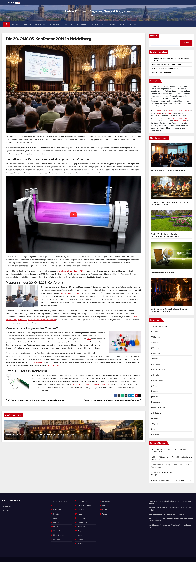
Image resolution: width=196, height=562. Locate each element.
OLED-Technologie (35, 362)
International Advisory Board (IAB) (69, 271)
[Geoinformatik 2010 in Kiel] (171, 256)
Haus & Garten (183, 111)
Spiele (112, 24)
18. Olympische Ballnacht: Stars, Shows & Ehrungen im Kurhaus (36, 400)
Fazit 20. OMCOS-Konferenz (163, 73)
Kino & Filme (158, 380)
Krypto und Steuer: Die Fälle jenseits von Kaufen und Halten (170, 502)
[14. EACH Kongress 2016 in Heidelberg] (171, 156)
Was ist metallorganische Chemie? (165, 68)
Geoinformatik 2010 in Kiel (162, 273)
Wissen (133, 24)
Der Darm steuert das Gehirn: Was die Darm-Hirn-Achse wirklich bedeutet (171, 519)
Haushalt (54, 24)
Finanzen (26, 24)
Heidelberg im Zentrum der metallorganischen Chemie (170, 59)
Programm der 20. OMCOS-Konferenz (167, 64)
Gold (89, 339)
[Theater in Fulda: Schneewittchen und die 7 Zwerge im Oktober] (171, 188)
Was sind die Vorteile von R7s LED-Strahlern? (167, 514)
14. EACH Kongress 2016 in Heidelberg (168, 170)
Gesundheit (40, 24)
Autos (15, 24)
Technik (168, 113)
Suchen (153, 35)
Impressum (6, 510)
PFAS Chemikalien (53, 365)
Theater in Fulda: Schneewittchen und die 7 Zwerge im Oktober (170, 203)
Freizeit (156, 359)
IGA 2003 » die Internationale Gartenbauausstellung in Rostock (166, 235)
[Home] (6, 24)
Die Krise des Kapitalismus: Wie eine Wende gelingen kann (170, 526)
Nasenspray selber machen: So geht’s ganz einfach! (171, 480)
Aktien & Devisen (160, 326)
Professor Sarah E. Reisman (70, 293)
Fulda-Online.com (11, 500)
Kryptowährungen (160, 386)
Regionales (82, 24)
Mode (155, 397)
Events (156, 342)
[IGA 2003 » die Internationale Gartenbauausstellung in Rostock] (171, 221)
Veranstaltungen (180, 121)
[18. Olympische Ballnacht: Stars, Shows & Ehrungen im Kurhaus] (171, 293)
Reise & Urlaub (98, 24)
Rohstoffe (157, 413)
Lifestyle (68, 24)
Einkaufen (157, 337)
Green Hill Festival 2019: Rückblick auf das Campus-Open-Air (111, 400)
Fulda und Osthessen (180, 118)
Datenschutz (6, 506)
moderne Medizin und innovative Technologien (91, 384)
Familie (156, 348)
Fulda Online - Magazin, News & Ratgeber (98, 11)
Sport (122, 24)
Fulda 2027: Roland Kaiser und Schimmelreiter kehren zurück (40, 434)
